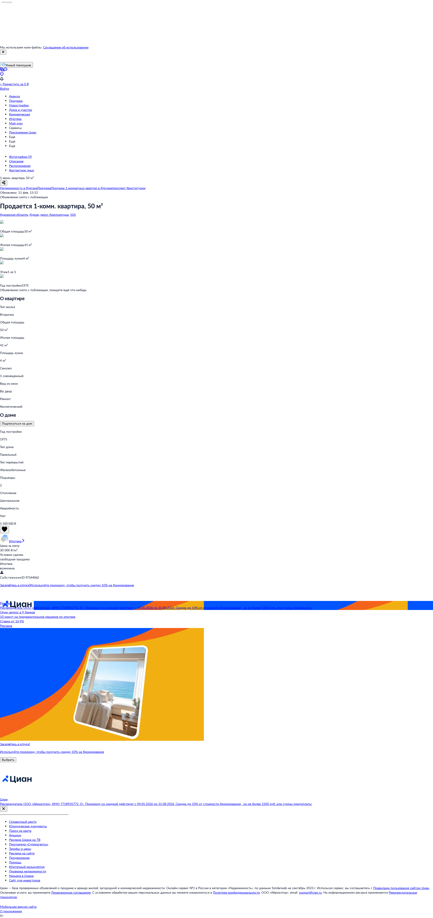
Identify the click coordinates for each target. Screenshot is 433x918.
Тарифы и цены (20, 849)
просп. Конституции (54, 214)
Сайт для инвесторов (24, 880)
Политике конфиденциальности (236, 892)
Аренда (14, 96)
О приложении (11, 911)
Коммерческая (19, 114)
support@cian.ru (310, 892)
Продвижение (19, 858)
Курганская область (14, 214)
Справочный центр (23, 821)
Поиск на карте (20, 830)
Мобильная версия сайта (18, 906)
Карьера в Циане (21, 876)
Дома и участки (20, 110)
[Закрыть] (3, 52)
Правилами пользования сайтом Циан (401, 888)
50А (73, 214)
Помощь (15, 862)
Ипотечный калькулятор (27, 867)
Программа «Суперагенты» (28, 844)
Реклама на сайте (22, 853)
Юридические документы (28, 826)
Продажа (16, 101)
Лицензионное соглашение (71, 892)
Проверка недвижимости (27, 871)
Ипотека (15, 119)
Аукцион (15, 835)
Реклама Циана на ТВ (24, 839)
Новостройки (19, 105)
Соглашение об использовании (65, 47)
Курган (34, 214)
